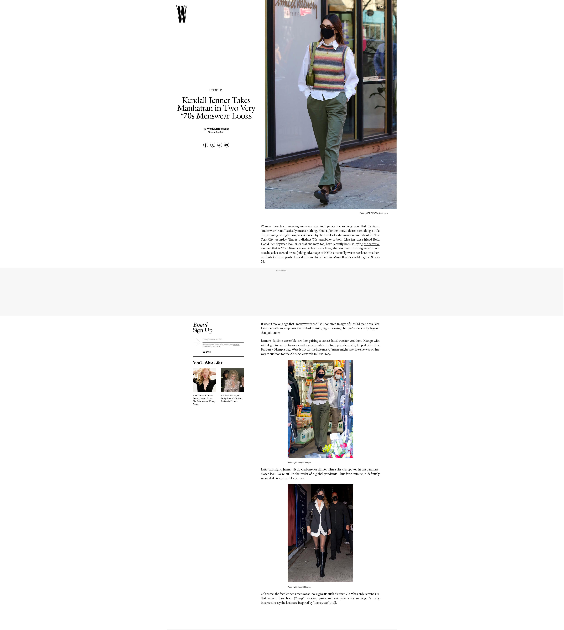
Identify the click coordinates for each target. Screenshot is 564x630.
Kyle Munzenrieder (218, 128)
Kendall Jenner (328, 231)
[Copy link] (219, 145)
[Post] (212, 145)
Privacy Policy (215, 346)
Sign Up (202, 327)
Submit (207, 351)
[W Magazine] (181, 14)
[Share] (205, 145)
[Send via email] (226, 145)
